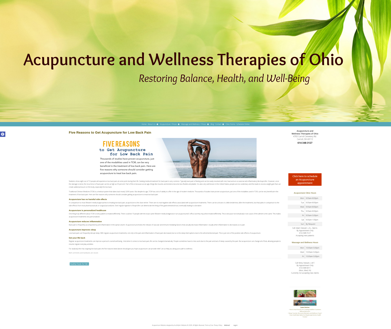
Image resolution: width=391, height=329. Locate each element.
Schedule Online (242, 124)
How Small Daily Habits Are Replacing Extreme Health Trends (305, 316)
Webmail (227, 325)
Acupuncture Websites (159, 325)
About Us (151, 124)
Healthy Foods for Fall (79, 264)
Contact (218, 124)
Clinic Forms (230, 124)
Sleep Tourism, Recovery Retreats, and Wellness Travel (305, 313)
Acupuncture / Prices (168, 124)
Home (144, 124)
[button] (2, 134)
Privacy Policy (218, 325)
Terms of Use (209, 325)
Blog (212, 124)
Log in (235, 325)
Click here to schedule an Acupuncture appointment (305, 179)
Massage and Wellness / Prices (193, 124)
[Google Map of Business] (305, 157)
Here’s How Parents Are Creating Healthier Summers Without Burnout (305, 310)
